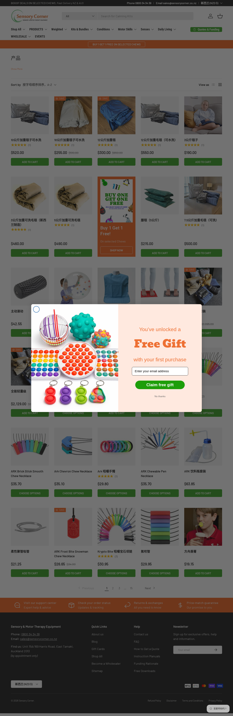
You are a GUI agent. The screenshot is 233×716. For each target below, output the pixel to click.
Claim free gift (160, 384)
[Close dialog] (36, 309)
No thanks (160, 396)
